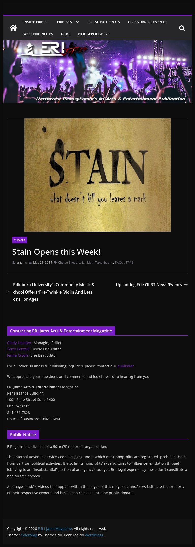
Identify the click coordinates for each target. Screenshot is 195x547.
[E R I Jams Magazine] (13, 28)
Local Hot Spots (104, 21)
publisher (125, 366)
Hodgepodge (90, 33)
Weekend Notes (38, 33)
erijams (21, 262)
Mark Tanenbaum (99, 262)
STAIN (130, 262)
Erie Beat (65, 21)
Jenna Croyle (17, 355)
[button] (46, 21)
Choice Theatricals (71, 262)
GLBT (65, 33)
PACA (119, 262)
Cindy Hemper (19, 342)
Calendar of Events (147, 21)
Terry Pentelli (18, 349)
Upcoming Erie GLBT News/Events (149, 284)
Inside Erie (33, 21)
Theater (19, 240)
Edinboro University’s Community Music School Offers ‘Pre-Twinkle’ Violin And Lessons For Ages (53, 292)
